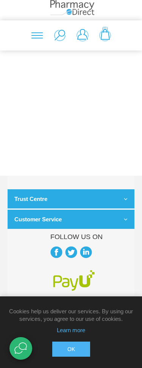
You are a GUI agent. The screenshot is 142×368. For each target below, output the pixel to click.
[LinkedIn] (86, 252)
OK (71, 349)
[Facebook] (56, 252)
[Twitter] (71, 252)
